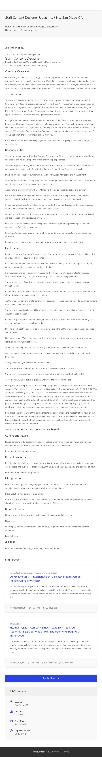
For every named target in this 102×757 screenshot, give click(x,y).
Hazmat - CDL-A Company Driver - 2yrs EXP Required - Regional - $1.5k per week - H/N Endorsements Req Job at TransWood (45, 631)
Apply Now (49, 678)
